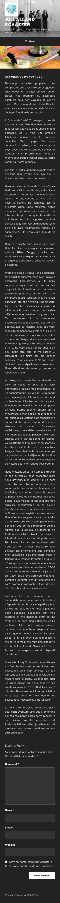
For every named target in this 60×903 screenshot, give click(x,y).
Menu (32, 41)
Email (9, 827)
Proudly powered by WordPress (21, 894)
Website (10, 844)
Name (9, 810)
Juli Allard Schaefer (20, 22)
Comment (12, 764)
